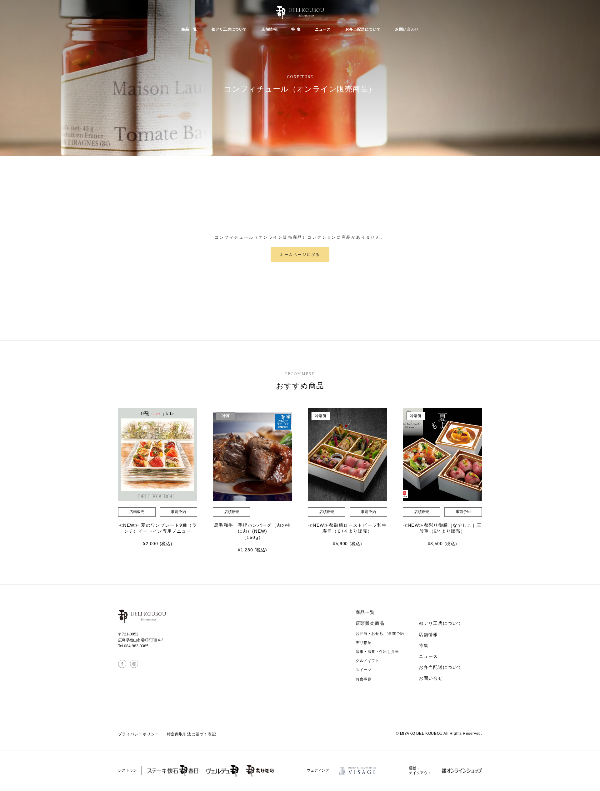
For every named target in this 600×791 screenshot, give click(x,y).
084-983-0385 (136, 646)
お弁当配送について (363, 29)
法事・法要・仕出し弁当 (377, 651)
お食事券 (363, 679)
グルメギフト (367, 661)
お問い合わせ (407, 29)
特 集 (296, 29)
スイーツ (363, 670)
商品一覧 (189, 29)
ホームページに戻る (300, 254)
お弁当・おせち (382, 633)
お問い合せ (431, 678)
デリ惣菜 (363, 642)
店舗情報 (269, 29)
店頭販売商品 (370, 623)
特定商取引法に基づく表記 (191, 734)
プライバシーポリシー (138, 734)
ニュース (323, 29)
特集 (423, 645)
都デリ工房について (229, 29)
